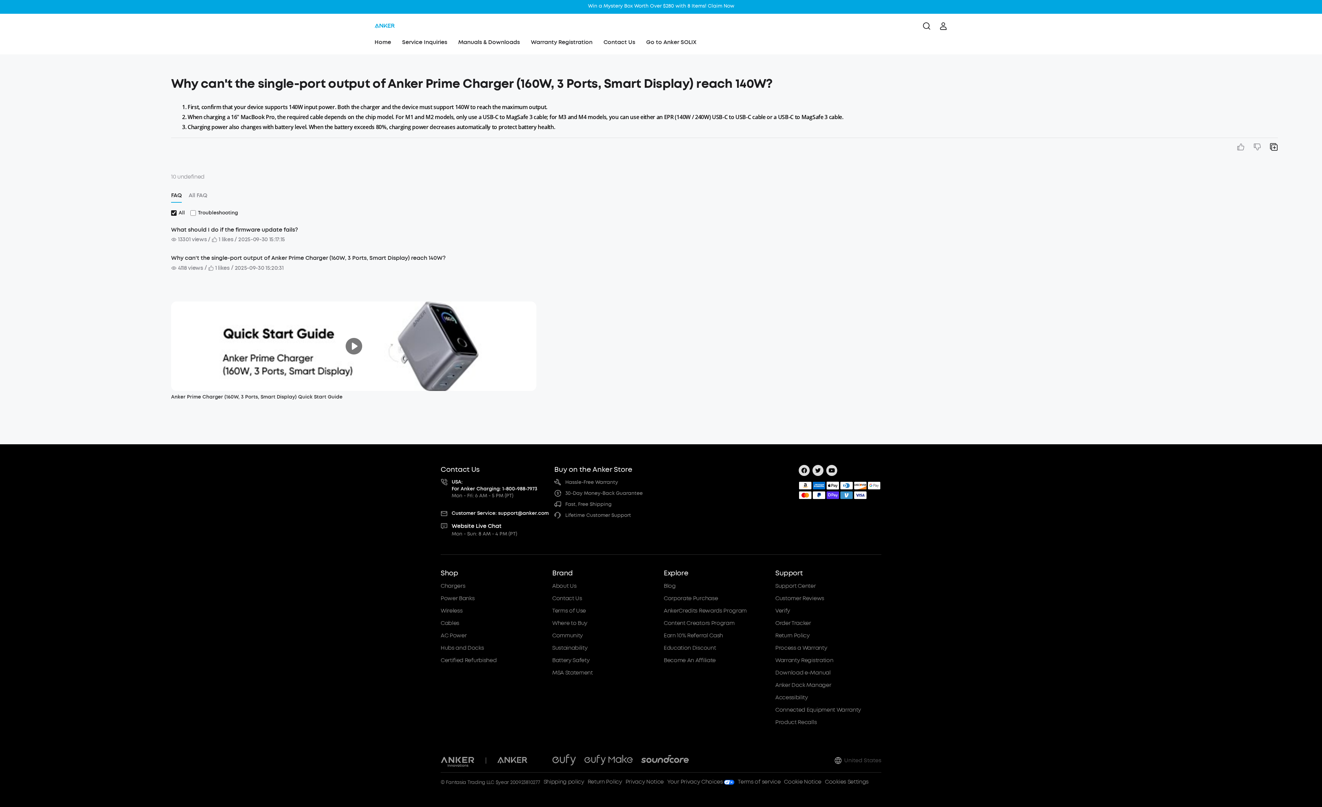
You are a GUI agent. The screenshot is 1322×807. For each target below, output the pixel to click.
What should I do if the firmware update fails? (234, 229)
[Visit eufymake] (608, 760)
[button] (96, 80)
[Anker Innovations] (458, 760)
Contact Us (619, 42)
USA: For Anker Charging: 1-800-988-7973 (494, 485)
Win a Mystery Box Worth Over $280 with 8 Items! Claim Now (661, 6)
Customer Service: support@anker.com (500, 513)
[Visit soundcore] (665, 760)
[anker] (385, 26)
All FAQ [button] (198, 195)
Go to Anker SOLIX (671, 42)
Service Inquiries (424, 42)
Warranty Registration (561, 42)
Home (383, 42)
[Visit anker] (512, 760)
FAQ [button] (176, 195)
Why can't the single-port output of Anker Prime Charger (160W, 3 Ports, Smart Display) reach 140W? (308, 258)
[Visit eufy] (564, 760)
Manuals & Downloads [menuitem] (489, 42)
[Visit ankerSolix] (540, 760)
